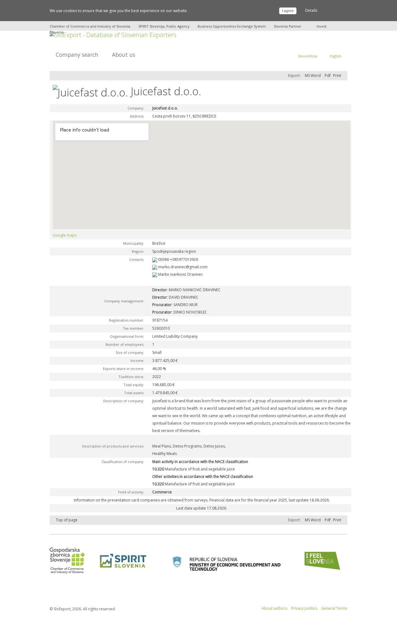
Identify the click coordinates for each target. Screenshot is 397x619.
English (335, 56)
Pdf (328, 75)
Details (311, 10)
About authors (274, 608)
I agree (288, 11)
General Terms (334, 608)
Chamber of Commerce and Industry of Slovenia (90, 26)
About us (123, 54)
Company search (77, 54)
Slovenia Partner (287, 26)
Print (337, 75)
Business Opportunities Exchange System (232, 26)
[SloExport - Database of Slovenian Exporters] (113, 34)
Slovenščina (307, 56)
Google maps (65, 235)
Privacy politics (304, 608)
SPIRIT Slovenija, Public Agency (164, 26)
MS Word (313, 75)
